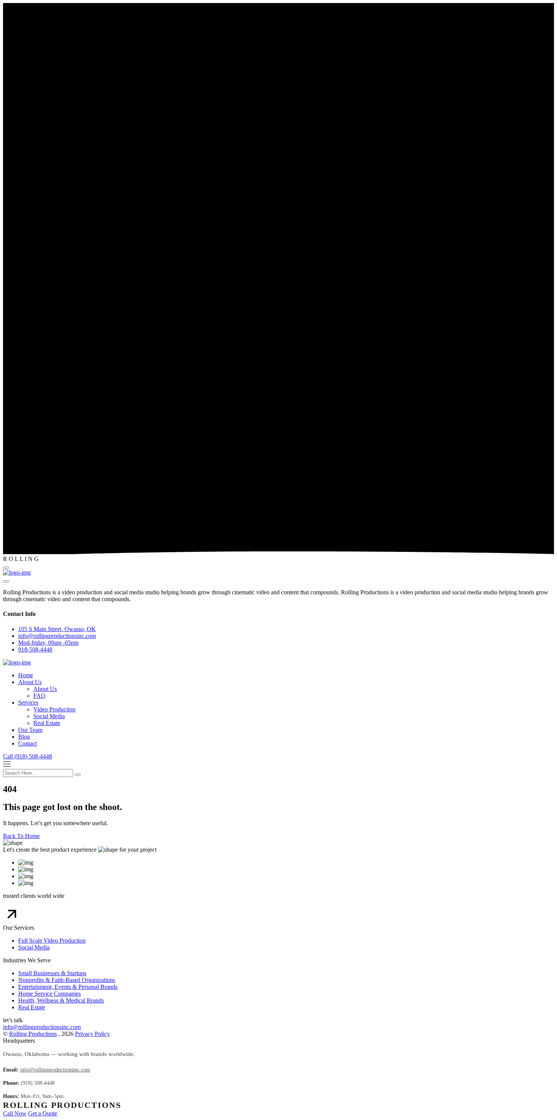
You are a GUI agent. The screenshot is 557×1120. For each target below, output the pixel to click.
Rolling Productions (33, 1034)
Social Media (49, 716)
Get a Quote (42, 1113)
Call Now (15, 1113)
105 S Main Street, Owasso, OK (57, 629)
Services (28, 702)
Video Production (54, 709)
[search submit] (78, 775)
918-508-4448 (35, 649)
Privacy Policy (92, 1034)
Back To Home (21, 836)
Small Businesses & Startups (52, 973)
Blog (24, 736)
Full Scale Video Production (52, 940)
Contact (27, 743)
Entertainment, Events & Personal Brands (67, 987)
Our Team (30, 730)
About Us (30, 682)
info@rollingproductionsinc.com (42, 1027)
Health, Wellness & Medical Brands (61, 1000)
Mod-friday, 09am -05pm (48, 642)
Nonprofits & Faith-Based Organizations (66, 980)
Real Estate (46, 723)
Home (25, 675)
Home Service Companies (49, 993)
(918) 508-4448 (38, 1083)
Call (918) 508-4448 (27, 756)
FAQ (39, 695)
